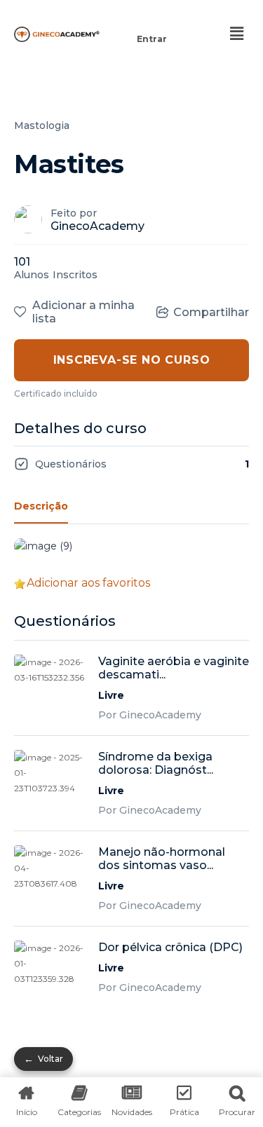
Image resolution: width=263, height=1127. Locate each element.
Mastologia (41, 125)
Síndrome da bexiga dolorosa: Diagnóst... (155, 763)
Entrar (152, 39)
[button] (151, 19)
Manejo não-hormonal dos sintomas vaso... (161, 858)
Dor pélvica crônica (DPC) (170, 947)
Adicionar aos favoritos (88, 582)
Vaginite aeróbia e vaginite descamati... (173, 668)
